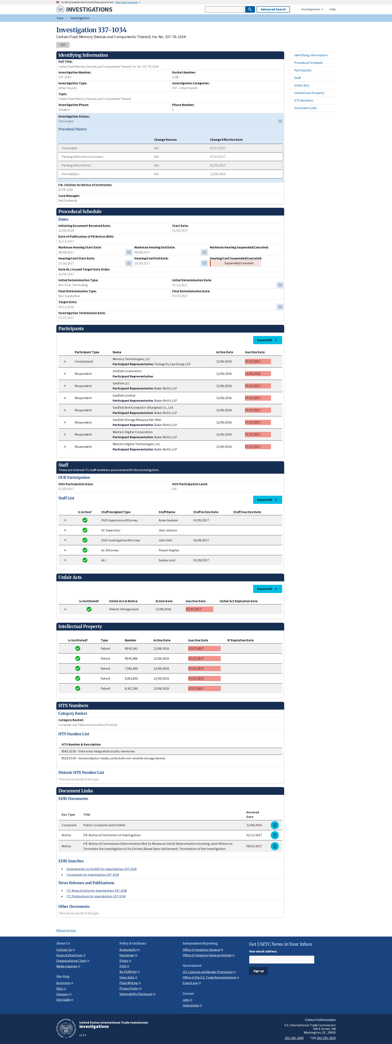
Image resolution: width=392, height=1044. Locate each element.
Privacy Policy (129, 988)
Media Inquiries (66, 966)
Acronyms (63, 983)
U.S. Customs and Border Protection (208, 972)
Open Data (126, 977)
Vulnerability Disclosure (136, 994)
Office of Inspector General (201, 950)
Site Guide (63, 1000)
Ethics (123, 961)
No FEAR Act (128, 972)
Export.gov (190, 983)
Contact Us (64, 950)
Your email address (263, 951)
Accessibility (128, 950)
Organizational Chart (71, 961)
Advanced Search (273, 9)
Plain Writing (128, 983)
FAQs (59, 988)
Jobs (186, 1000)
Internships (191, 1005)
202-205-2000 (294, 1038)
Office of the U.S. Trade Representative (209, 977)
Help (333, 9)
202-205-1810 (326, 1038)
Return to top (66, 930)
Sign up (258, 971)
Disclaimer (126, 955)
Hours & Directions (69, 955)
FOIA (122, 966)
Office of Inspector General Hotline (207, 955)
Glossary (62, 994)
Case (60, 18)
